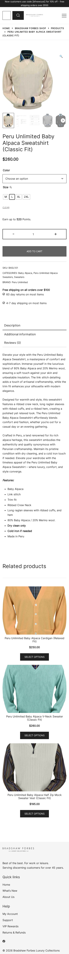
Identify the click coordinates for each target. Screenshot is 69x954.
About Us (8, 897)
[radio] (5, 196)
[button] (61, 56)
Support (8, 920)
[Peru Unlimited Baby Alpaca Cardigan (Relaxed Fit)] (34, 610)
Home (6, 884)
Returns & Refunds (14, 932)
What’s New (10, 890)
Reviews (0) (12, 342)
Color (6, 170)
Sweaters (19, 277)
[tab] (34, 325)
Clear (6, 207)
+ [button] (55, 234)
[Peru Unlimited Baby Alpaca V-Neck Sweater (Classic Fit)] (34, 689)
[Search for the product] (18, 15)
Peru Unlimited (20, 282)
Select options (34, 656)
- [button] (13, 234)
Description (12, 325)
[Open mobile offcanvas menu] (64, 15)
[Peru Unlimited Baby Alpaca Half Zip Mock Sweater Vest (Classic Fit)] (34, 767)
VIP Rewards (10, 926)
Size (5, 187)
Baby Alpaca (25, 273)
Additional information (20, 334)
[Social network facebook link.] (4, 941)
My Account (10, 914)
